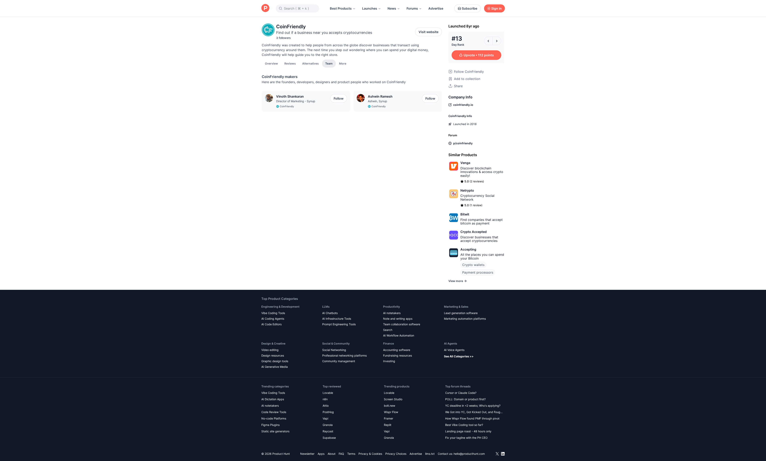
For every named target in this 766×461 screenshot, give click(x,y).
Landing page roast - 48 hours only (468, 431)
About (331, 453)
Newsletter (307, 453)
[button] (342, 63)
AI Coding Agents (272, 318)
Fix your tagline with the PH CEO (466, 437)
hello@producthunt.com (469, 453)
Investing (389, 361)
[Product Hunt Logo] (265, 8)
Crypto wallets (473, 265)
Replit (387, 425)
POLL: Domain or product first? (465, 399)
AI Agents (450, 343)
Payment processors (477, 272)
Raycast (328, 431)
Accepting (468, 249)
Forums (412, 8)
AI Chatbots (330, 313)
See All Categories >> (459, 356)
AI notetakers (392, 313)
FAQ (341, 453)
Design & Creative (273, 343)
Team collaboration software (401, 324)
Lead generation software (461, 313)
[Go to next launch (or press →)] (497, 41)
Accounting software (396, 350)
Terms (351, 453)
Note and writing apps (397, 318)
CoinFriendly (287, 106)
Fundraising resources (397, 355)
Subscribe (469, 8)
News (392, 8)
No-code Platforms (273, 418)
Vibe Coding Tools (273, 313)
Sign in (496, 8)
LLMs (326, 306)
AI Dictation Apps (272, 399)
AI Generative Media (274, 366)
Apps (321, 453)
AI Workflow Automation (398, 335)
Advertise (435, 8)
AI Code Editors (271, 324)
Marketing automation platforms (465, 318)
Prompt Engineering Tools (339, 324)
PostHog (328, 412)
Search (387, 330)
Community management (338, 361)
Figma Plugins (270, 425)
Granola (328, 425)
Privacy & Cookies (370, 453)
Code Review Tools (273, 412)
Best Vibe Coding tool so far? (464, 425)
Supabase (329, 437)
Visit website (428, 32)
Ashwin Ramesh (380, 96)
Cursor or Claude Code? (460, 392)
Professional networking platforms (344, 355)
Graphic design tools (274, 361)
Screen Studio (393, 399)
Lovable (328, 392)
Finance (388, 343)
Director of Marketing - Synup (295, 101)
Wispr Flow (391, 412)
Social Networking (334, 350)
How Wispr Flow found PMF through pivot (472, 418)
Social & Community (336, 343)
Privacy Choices (395, 453)
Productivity (391, 306)
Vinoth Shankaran (290, 96)
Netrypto (467, 190)
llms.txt (430, 453)
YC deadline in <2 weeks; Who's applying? (472, 405)
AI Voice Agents (454, 350)
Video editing (270, 350)
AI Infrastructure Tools (336, 318)
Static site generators (275, 431)
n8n (325, 399)
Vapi (325, 418)
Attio (326, 405)
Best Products (341, 8)
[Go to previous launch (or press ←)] (488, 41)
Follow (338, 98)
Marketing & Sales (456, 306)
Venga (465, 163)
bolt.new (389, 405)
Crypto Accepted (473, 232)
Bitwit (464, 214)
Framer (388, 418)
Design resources (272, 355)
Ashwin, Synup (377, 101)
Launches (369, 8)
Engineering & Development (280, 306)
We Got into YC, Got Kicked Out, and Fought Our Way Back (474, 412)
